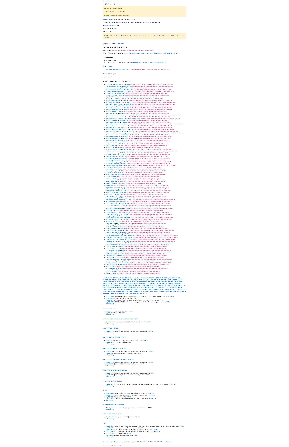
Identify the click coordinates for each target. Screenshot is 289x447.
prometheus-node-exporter (113, 262)
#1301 (151, 351)
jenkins (108, 183)
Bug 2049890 (110, 296)
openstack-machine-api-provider (115, 239)
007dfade (120, 181)
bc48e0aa (123, 120)
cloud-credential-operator (113, 100)
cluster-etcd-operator (111, 328)
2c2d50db (128, 230)
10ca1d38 (114, 271)
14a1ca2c (125, 205)
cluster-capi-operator (112, 113)
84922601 (127, 217)
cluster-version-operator (113, 142)
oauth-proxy (109, 225)
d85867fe (128, 84)
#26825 (157, 431)
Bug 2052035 (110, 431)
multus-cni (109, 210)
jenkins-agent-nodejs (112, 189)
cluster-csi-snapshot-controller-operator (117, 118)
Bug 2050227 (109, 322)
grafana (108, 178)
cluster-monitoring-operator (114, 127)
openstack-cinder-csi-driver (114, 234)
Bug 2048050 (110, 397)
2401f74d (129, 239)
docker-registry (110, 171)
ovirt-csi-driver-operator (113, 250)
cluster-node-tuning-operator (114, 129)
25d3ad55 (121, 106)
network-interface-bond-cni (114, 217)
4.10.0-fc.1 (129, 35)
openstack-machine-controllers (115, 241)
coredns (108, 147)
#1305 (174, 384)
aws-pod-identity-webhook (113, 89)
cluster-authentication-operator (115, 104)
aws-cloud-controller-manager (114, 84)
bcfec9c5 (118, 221)
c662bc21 (127, 208)
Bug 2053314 (109, 426)
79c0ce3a (123, 113)
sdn (107, 266)
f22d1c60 (120, 111)
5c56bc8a (121, 174)
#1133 (168, 302)
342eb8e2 (122, 140)
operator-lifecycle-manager (113, 243)
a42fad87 (117, 216)
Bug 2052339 (110, 353)
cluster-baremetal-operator (113, 109)
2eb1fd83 (125, 138)
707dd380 (126, 214)
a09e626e (126, 108)
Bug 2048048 (110, 395)
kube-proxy (109, 194)
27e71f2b (122, 153)
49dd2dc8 (126, 126)
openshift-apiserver (111, 228)
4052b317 (125, 190)
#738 (151, 331)
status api (112, 25)
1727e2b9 (126, 127)
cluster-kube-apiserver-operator (114, 348)
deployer (108, 167)
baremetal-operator (111, 93)
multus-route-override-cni (113, 214)
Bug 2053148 (109, 331)
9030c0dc (138, 124)
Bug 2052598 (110, 375)
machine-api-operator (112, 203)
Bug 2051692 (109, 342)
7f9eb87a (126, 89)
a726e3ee (124, 117)
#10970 (153, 398)
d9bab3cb (135, 115)
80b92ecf (123, 244)
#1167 (161, 300)
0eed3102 (126, 262)
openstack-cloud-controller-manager (116, 237)
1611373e (122, 268)
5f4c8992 (121, 255)
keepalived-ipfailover (112, 192)
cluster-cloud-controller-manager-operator (118, 115)
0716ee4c (128, 91)
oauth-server (109, 226)
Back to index (107, 1)
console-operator (111, 145)
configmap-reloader (111, 144)
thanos (108, 271)
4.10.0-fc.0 (120, 35)
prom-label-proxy (111, 255)
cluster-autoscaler (111, 106)
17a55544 (121, 145)
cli (106, 97)
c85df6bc (124, 122)
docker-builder (110, 169)
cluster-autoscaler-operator (113, 108)
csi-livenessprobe (111, 160)
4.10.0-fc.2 (138, 35)
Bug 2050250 (110, 298)
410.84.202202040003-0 (141, 62)
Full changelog (110, 303)
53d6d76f (127, 261)
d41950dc (125, 136)
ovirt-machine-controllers (113, 252)
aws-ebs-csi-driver (109, 308)
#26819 (129, 433)
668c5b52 (123, 203)
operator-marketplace (112, 244)
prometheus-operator (112, 264)
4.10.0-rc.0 (165, 35)
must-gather (109, 216)
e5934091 (122, 156)
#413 (147, 375)
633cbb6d (120, 248)
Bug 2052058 (110, 429)
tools (107, 273)
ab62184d (125, 219)
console (106, 390)
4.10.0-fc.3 (147, 35)
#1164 (172, 296)
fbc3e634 (134, 118)
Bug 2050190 (109, 311)
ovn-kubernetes (110, 253)
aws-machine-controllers (113, 88)
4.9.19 (181, 35)
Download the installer (109, 19)
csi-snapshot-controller (112, 163)
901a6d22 (128, 199)
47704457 (129, 104)
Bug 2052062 (110, 417)
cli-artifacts (109, 98)
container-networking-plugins (113, 405)
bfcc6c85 (123, 212)
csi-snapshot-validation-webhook (115, 165)
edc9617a (123, 95)
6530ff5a (121, 198)
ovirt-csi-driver (110, 248)
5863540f (126, 243)
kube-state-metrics (111, 198)
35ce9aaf (125, 252)
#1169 (134, 298)
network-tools (110, 221)
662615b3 (131, 151)
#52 (151, 408)
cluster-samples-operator (113, 136)
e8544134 (120, 223)
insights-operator (111, 181)
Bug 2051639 (109, 384)
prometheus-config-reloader (114, 261)
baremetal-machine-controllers (114, 91)
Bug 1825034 (109, 435)
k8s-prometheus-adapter (113, 190)
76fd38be (126, 109)
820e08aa (119, 180)
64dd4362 (118, 194)
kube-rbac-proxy (110, 196)
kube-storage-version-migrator (115, 199)
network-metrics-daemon (113, 219)
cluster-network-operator (112, 381)
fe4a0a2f (124, 158)
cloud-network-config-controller (115, 102)
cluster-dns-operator (112, 120)
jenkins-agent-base (111, 185)
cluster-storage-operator (113, 138)
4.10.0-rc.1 (174, 35)
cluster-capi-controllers (112, 69)
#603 (142, 364)
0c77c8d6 (118, 172)
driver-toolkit (109, 172)
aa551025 (125, 100)
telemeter (108, 270)
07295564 (125, 142)
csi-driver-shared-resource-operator (116, 151)
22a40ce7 (122, 144)
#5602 (149, 322)
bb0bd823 (125, 162)
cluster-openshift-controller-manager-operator (119, 133)
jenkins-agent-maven (112, 187)
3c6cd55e (118, 257)
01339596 (126, 259)
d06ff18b (125, 149)
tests (104, 423)
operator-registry (111, 246)
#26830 (156, 429)
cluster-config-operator (112, 117)
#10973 (129, 397)
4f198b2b (120, 196)
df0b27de (126, 234)
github (121, 445)
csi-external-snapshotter (113, 158)
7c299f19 (112, 97)
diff (166, 62)
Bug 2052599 (110, 364)
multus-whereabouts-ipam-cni (113, 414)
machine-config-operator (113, 205)
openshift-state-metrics (112, 232)
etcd (107, 176)
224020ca (129, 102)
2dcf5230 (124, 232)
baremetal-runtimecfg (112, 95)
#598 (151, 362)
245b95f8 (118, 226)
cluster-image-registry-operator (114, 337)
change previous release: (129, 441)
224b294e (132, 131)
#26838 (182, 426)
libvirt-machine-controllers (113, 201)
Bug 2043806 (110, 302)
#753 (146, 340)
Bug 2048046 (110, 398)
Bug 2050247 (109, 300)
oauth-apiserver (110, 223)
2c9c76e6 (116, 270)
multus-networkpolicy (112, 212)
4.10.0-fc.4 (156, 35)
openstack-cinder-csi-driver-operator (116, 235)
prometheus (109, 257)
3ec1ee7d (115, 147)
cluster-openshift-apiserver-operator (116, 131)
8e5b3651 (124, 135)
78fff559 (123, 69)
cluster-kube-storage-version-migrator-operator (119, 124)
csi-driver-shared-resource (113, 149)
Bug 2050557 (109, 340)
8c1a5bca (121, 160)
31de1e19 (124, 154)
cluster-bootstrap (111, 111)
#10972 (153, 395)
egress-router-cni (111, 174)
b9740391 (127, 86)
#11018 (152, 393)
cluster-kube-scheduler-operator (115, 370)
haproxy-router (110, 180)
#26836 (140, 428)
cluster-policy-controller (113, 135)
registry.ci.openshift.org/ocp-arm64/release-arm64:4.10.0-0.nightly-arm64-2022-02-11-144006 (151, 53)
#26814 (136, 435)
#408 (151, 373)
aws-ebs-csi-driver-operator (114, 86)
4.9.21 (106, 37)
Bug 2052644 (110, 393)
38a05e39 (122, 228)
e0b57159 (132, 235)
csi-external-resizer (111, 156)
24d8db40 (119, 169)
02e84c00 (120, 171)
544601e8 (123, 192)
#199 (132, 311)
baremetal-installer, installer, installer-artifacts (120, 319)
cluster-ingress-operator (113, 122)
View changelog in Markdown (111, 441)
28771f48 (121, 93)
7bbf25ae (113, 176)
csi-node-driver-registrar (113, 162)
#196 (123, 313)
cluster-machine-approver (113, 126)
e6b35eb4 (129, 241)
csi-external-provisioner (112, 154)
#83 (138, 417)
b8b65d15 (137, 133)
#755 (129, 342)
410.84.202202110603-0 (157, 62)
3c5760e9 (128, 129)
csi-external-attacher (112, 153)
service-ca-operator (111, 268)
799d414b (118, 225)
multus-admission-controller (114, 208)
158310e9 (125, 250)
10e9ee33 (114, 183)
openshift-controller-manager (114, 230)
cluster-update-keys (111, 140)
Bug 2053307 (109, 428)
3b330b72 (126, 201)
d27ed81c (116, 210)
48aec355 (115, 178)
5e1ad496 (120, 253)
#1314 (139, 353)
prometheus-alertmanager (113, 259)
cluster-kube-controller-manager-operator (118, 359)
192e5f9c (124, 88)
